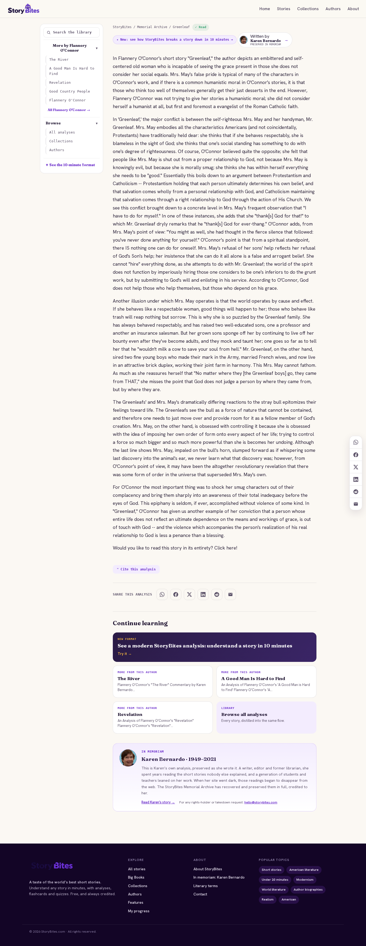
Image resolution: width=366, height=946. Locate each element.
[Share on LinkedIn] (356, 479)
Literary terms (205, 885)
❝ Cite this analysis (136, 569)
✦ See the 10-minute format (70, 165)
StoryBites (122, 27)
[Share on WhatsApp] (356, 442)
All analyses (62, 132)
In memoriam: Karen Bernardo (219, 877)
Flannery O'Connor (67, 100)
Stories (283, 9)
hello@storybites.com (260, 802)
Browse (72, 123)
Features (135, 902)
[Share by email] (356, 504)
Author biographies (308, 889)
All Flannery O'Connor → (69, 110)
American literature (304, 870)
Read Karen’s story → (158, 802)
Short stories (271, 870)
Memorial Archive (152, 27)
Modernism (304, 880)
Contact (200, 894)
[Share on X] (356, 467)
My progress (139, 911)
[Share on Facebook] (356, 454)
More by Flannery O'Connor (75, 48)
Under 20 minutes (275, 880)
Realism (268, 899)
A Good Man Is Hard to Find (71, 71)
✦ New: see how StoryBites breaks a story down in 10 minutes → (175, 39)
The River (59, 60)
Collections (308, 9)
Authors (333, 9)
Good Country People (69, 91)
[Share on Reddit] (356, 491)
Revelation (60, 83)
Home (264, 9)
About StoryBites (207, 869)
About (353, 9)
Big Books (136, 877)
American (289, 899)
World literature (274, 889)
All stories (136, 869)
